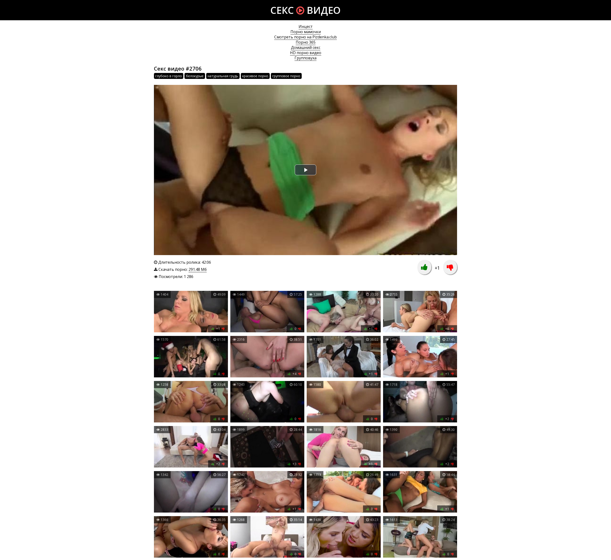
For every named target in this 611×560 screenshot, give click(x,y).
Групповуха (305, 58)
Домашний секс (305, 47)
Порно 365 (306, 42)
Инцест (306, 26)
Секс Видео (305, 10)
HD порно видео (305, 52)
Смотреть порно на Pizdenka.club (305, 37)
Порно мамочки (305, 31)
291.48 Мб (198, 269)
